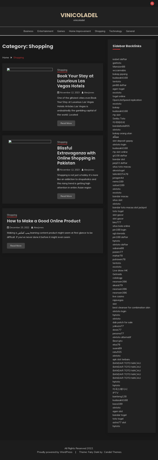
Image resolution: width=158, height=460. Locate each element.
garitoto (117, 62)
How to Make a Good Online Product (44, 221)
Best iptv (118, 340)
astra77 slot (119, 422)
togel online (119, 96)
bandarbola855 (121, 125)
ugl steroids (119, 233)
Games (61, 31)
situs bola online (121, 225)
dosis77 (117, 329)
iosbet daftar (120, 59)
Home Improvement (80, 31)
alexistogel (119, 170)
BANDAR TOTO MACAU (127, 363)
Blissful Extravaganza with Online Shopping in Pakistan (76, 155)
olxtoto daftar (120, 244)
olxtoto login (119, 144)
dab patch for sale (123, 322)
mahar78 (118, 255)
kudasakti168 (120, 77)
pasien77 (118, 251)
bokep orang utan (122, 133)
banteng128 (120, 396)
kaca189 (118, 403)
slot (115, 303)
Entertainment (45, 31)
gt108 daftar (120, 155)
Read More (66, 123)
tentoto (117, 81)
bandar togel (120, 414)
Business (28, 31)
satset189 (118, 185)
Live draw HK (120, 270)
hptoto (116, 240)
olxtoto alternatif (122, 337)
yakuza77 (118, 326)
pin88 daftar (119, 85)
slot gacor (118, 214)
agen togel (118, 88)
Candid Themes (112, 452)
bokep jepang (120, 74)
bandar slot (119, 159)
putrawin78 (119, 259)
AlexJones (89, 92)
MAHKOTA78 (120, 174)
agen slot (118, 411)
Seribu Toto (119, 118)
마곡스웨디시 (120, 389)
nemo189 (118, 181)
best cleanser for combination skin (131, 307)
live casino (118, 296)
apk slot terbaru (121, 359)
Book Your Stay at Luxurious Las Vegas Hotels (75, 81)
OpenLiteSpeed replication (127, 99)
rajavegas (118, 300)
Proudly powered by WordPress (55, 452)
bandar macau (120, 196)
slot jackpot (140, 207)
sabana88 (118, 248)
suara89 (117, 348)
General (130, 31)
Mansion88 (119, 66)
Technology (115, 31)
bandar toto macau (123, 207)
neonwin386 (120, 281)
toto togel (118, 211)
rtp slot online (120, 151)
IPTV (115, 392)
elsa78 (116, 344)
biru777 (117, 222)
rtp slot (117, 114)
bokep (116, 107)
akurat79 (118, 285)
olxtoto (117, 129)
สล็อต (116, 137)
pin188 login (119, 229)
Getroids (117, 274)
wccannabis (119, 70)
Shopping (100, 31)
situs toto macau (122, 166)
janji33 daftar (120, 162)
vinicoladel (79, 15)
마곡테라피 (119, 122)
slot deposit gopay (123, 140)
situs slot (117, 200)
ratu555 (117, 351)
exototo (117, 92)
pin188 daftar (120, 237)
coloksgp (117, 277)
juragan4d (118, 177)
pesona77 (118, 333)
